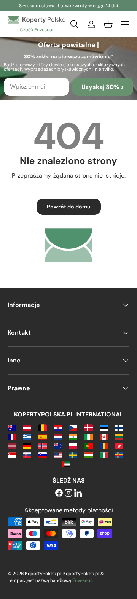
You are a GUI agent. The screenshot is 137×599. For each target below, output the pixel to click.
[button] (108, 24)
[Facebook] (59, 493)
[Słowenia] (42, 455)
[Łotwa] (12, 446)
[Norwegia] (42, 446)
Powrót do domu (69, 206)
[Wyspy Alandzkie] (119, 455)
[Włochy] (104, 455)
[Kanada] (104, 436)
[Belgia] (42, 427)
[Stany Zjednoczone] (58, 455)
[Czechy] (73, 427)
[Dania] (88, 427)
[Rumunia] (104, 446)
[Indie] (73, 436)
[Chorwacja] (58, 427)
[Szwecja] (73, 455)
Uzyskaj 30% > (102, 87)
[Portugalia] (88, 446)
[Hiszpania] (42, 436)
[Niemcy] (27, 446)
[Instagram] (68, 493)
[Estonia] (104, 427)
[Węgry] (88, 455)
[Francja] (12, 436)
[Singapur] (12, 455)
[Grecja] (27, 436)
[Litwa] (119, 436)
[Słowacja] (27, 455)
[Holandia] (58, 436)
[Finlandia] (119, 427)
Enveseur (82, 580)
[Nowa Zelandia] (58, 446)
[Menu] (124, 24)
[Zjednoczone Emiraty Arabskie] (66, 464)
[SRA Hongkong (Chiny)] (119, 446)
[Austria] (27, 427)
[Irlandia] (88, 436)
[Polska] (73, 446)
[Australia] (12, 427)
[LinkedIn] (78, 493)
